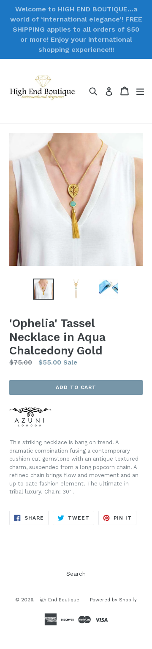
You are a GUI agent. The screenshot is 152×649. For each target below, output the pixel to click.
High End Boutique (57, 600)
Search (76, 573)
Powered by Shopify (113, 600)
